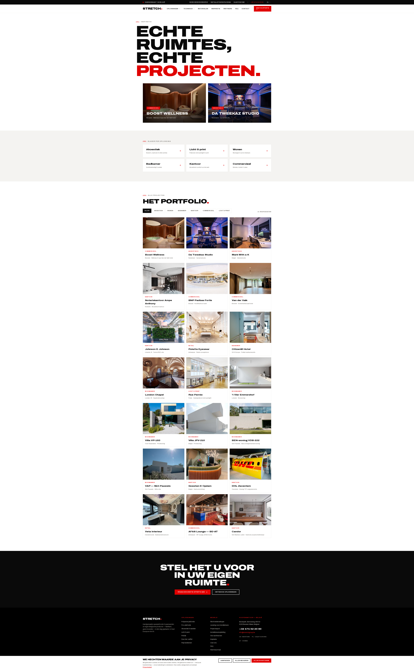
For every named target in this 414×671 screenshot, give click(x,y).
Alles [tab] (147, 210)
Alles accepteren (261, 660)
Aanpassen (225, 660)
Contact (245, 8)
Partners (227, 8)
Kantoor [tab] (194, 210)
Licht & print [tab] (224, 210)
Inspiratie (215, 8)
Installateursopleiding (221, 2)
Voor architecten (216, 636)
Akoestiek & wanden (188, 628)
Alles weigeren (241, 660)
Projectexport (215, 628)
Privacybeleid (147, 667)
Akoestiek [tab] (158, 210)
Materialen (203, 8)
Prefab (183, 636)
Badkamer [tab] (182, 210)
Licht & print (185, 632)
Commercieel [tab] (208, 210)
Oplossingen (172, 8)
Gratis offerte (262, 8)
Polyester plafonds (188, 621)
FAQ (236, 8)
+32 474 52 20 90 (257, 2)
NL (268, 2)
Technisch (188, 8)
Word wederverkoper (199, 2)
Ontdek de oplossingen (225, 592)
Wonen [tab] (170, 210)
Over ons (213, 643)
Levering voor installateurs (219, 625)
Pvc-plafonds (186, 625)
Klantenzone (239, 2)
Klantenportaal (215, 650)
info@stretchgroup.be (247, 632)
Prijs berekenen (186, 643)
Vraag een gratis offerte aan (191, 592)
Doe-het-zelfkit (186, 639)
